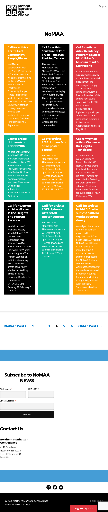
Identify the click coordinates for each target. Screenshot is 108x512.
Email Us (4, 457)
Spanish (89, 508)
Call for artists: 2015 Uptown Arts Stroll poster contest (53, 211)
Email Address (8, 400)
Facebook (55, 487)
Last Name (33, 389)
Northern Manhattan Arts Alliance (30, 500)
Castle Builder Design (22, 504)
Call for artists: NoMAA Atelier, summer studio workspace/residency (87, 213)
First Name (6, 389)
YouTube (61, 487)
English (79, 508)
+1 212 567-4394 (12, 454)
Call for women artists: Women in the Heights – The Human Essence (19, 213)
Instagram (48, 487)
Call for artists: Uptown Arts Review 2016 (17, 142)
